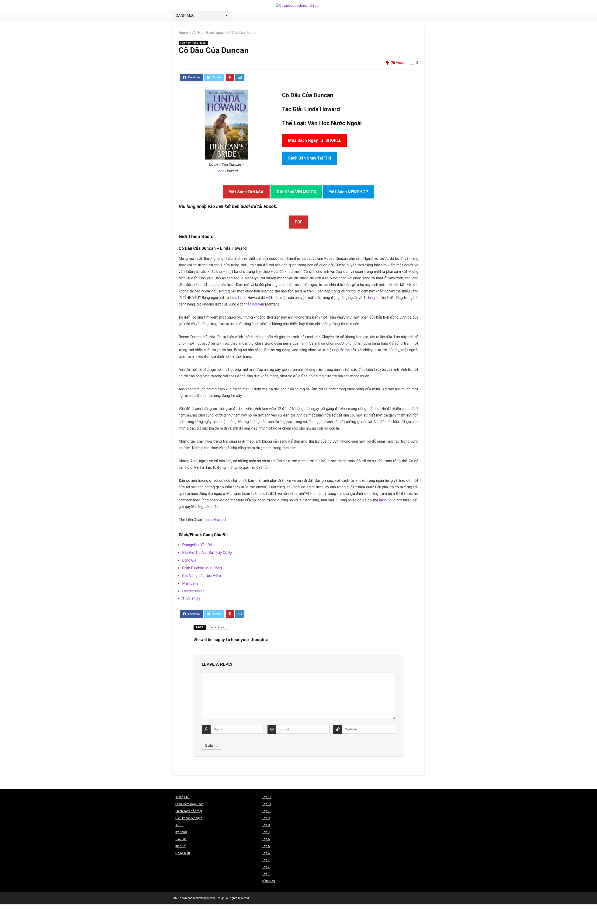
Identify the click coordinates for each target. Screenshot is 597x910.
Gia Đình (181, 839)
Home (183, 33)
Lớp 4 (266, 853)
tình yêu (372, 297)
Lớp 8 (266, 825)
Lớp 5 (266, 846)
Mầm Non (268, 881)
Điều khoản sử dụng (188, 818)
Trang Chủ (182, 797)
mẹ (347, 350)
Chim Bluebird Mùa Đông (202, 568)
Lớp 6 (266, 839)
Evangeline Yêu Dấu (198, 545)
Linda (219, 171)
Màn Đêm (190, 583)
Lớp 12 (266, 797)
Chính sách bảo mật (188, 811)
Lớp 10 (266, 811)
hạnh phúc (387, 500)
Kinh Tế (180, 846)
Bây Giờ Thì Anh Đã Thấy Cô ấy (207, 552)
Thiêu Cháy (191, 599)
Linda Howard (215, 520)
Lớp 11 (266, 804)
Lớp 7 (266, 832)
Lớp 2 (266, 867)
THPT (179, 825)
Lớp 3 (266, 860)
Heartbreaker (193, 591)
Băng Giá (189, 560)
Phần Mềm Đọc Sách (189, 804)
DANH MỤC (185, 15)
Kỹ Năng (181, 832)
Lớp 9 (266, 818)
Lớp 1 (266, 874)
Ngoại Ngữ (182, 853)
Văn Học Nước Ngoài (207, 33)
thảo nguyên (254, 304)
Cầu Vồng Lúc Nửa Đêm (201, 575)
